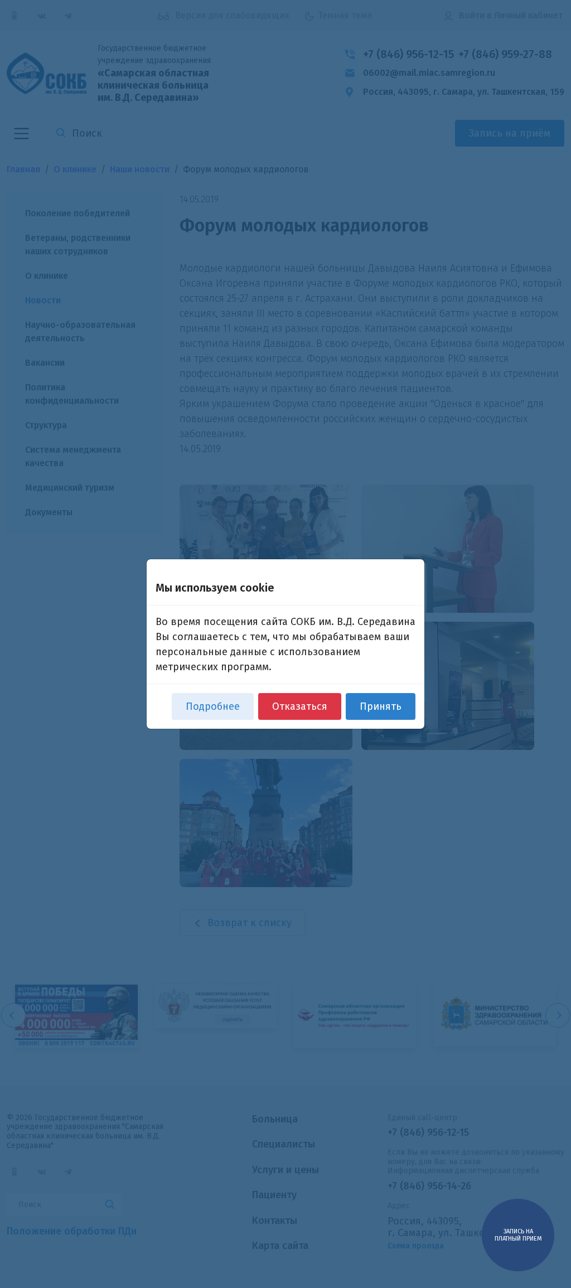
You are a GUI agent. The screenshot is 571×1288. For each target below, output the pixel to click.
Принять (380, 706)
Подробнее (213, 706)
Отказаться (299, 706)
